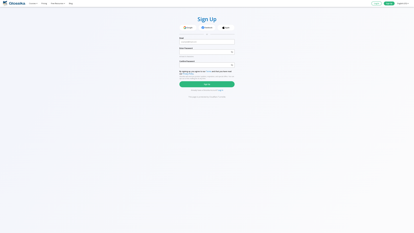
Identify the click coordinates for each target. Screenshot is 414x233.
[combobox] (33, 3)
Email (181, 38)
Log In (376, 3)
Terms (208, 71)
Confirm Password (186, 61)
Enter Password (186, 48)
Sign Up (389, 3)
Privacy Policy (188, 74)
